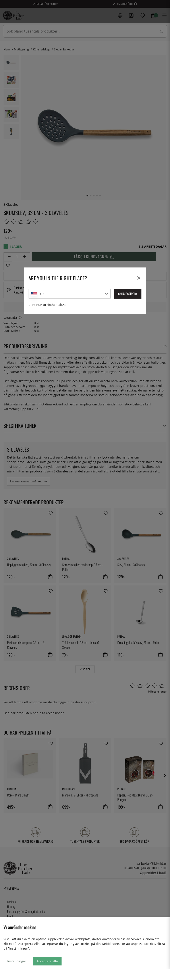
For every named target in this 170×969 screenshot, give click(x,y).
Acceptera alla (47, 961)
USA (41, 294)
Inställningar (16, 961)
